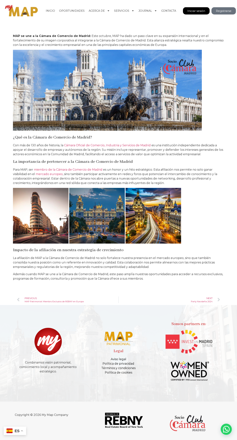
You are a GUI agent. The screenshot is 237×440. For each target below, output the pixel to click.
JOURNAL (145, 10)
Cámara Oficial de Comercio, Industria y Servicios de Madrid (107, 145)
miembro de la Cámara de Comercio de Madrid (68, 169)
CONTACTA (168, 10)
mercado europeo (49, 174)
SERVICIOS (121, 10)
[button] (226, 429)
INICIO (50, 10)
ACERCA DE (97, 10)
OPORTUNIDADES (72, 10)
